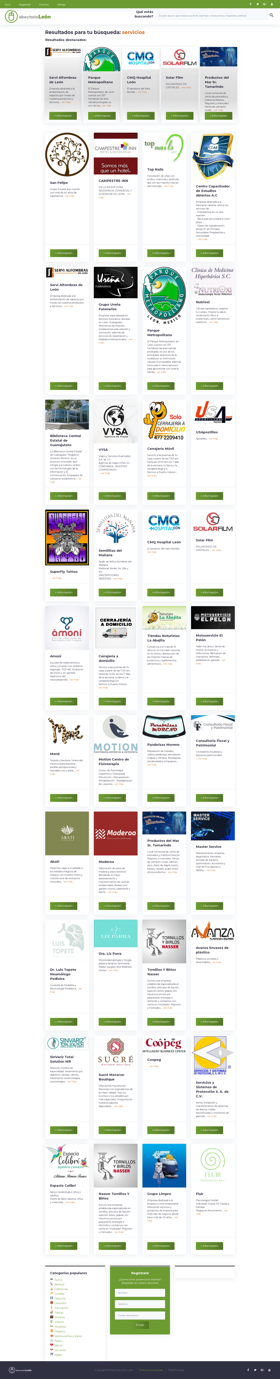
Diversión (60, 1303)
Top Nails (155, 169)
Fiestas (59, 1312)
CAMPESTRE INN (113, 181)
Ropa (58, 1340)
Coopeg (154, 1060)
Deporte (60, 1298)
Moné (55, 754)
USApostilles (207, 432)
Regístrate (25, 4)
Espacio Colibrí (63, 1186)
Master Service (208, 847)
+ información (63, 115)
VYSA (103, 450)
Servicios (60, 1350)
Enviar (140, 1325)
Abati (54, 862)
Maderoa (106, 862)
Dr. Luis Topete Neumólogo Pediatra (63, 974)
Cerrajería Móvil (160, 449)
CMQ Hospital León (164, 542)
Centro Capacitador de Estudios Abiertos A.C (213, 190)
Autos (58, 1279)
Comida (59, 1293)
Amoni (55, 656)
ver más (65, 102)
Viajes (58, 1354)
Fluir (199, 1194)
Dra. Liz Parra (110, 954)
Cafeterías (61, 1289)
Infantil (59, 1322)
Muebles (60, 1326)
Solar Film (174, 78)
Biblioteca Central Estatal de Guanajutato (65, 440)
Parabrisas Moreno (163, 745)
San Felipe (59, 183)
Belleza (59, 1284)
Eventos (44, 4)
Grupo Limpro (159, 1194)
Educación (61, 1308)
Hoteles (60, 1317)
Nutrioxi (203, 302)
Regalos (60, 1331)
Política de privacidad (151, 1370)
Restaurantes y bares (68, 1336)
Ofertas (61, 4)
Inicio (8, 4)
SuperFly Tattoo (64, 572)
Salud (58, 1345)
